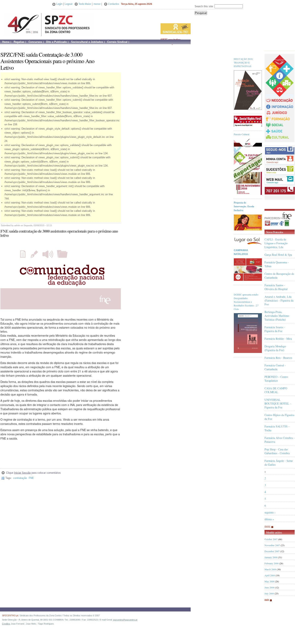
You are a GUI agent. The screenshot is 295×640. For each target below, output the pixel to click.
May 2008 (269, 581)
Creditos (6, 624)
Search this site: (205, 6)
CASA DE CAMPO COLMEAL (275, 390)
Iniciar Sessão (22, 472)
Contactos (113, 4)
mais (266, 599)
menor (97, 4)
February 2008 (271, 563)
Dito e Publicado (56, 41)
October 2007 (271, 539)
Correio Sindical (117, 41)
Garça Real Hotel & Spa (278, 255)
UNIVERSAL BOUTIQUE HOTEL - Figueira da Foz (277, 403)
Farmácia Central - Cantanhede (275, 367)
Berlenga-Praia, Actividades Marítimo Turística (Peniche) (276, 315)
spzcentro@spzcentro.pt (125, 620)
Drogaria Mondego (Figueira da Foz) (275, 348)
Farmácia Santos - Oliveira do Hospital (276, 287)
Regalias (19, 41)
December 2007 (272, 551)
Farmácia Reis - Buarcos (278, 358)
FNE (31, 477)
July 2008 (269, 593)
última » (269, 519)
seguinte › (270, 512)
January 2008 (270, 557)
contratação (20, 477)
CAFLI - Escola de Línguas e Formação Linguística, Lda (276, 243)
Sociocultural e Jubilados (87, 41)
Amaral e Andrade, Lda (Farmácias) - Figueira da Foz (278, 300)
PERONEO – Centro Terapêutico (276, 378)
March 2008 (270, 569)
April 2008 (269, 575)
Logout (68, 3)
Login (59, 3)
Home (5, 41)
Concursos (35, 41)
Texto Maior (84, 4)
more (267, 526)
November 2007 (272, 545)
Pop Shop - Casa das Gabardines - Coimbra (277, 451)
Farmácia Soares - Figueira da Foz (274, 329)
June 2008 (269, 587)
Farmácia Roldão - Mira (278, 338)
